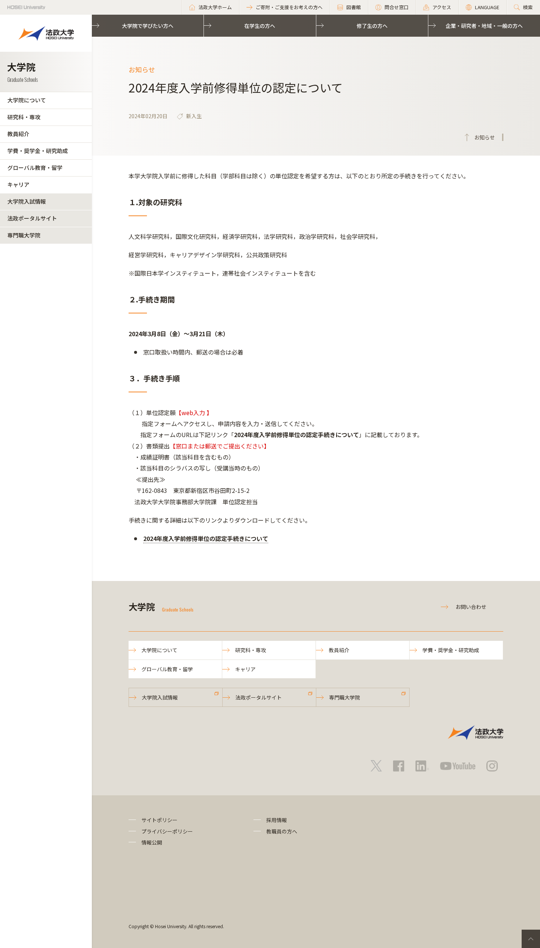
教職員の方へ (281, 831)
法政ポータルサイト (32, 218)
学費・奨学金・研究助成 (37, 151)
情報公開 (151, 842)
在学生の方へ (259, 25)
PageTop (531, 939)
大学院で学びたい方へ (147, 25)
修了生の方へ (372, 25)
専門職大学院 (23, 235)
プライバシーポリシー (167, 831)
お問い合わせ (471, 606)
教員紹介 (18, 134)
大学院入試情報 (26, 201)
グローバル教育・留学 (34, 167)
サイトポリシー (159, 820)
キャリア (18, 184)
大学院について (26, 100)
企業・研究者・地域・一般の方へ (484, 25)
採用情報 (276, 820)
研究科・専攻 (23, 117)
